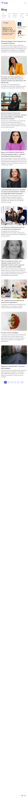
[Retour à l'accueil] (4, 3)
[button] (23, 795)
